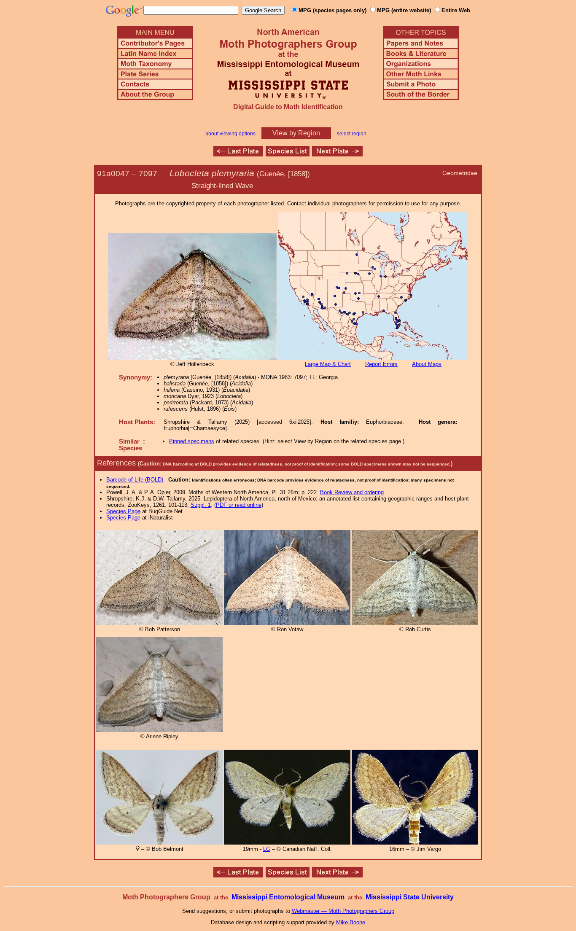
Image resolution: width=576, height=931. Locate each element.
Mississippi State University (410, 897)
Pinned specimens (191, 441)
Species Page (123, 511)
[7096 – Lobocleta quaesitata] (238, 154)
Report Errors (381, 364)
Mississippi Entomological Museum (288, 897)
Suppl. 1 (201, 505)
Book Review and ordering (352, 492)
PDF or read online (238, 505)
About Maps (426, 364)
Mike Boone (350, 922)
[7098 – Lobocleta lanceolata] (337, 154)
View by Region (296, 133)
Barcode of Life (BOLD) (134, 479)
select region (351, 134)
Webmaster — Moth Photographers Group (343, 911)
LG (266, 849)
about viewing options (230, 134)
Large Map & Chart (328, 364)
